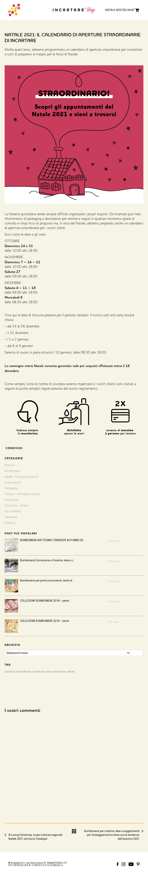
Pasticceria (11, 499)
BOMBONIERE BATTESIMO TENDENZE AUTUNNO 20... (52, 540)
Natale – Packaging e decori (21, 476)
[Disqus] (74, 764)
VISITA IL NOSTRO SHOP (120, 10)
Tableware (11, 517)
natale (71, 671)
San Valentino (13, 511)
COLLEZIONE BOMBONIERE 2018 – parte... (45, 600)
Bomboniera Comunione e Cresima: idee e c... (47, 560)
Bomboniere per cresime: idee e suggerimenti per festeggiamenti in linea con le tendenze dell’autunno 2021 (112, 831)
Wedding (10, 522)
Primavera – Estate (16, 505)
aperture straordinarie (18, 671)
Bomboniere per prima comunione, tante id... (47, 580)
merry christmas (56, 671)
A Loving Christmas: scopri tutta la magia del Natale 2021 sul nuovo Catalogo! (35, 835)
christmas (39, 671)
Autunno (10, 465)
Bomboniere (12, 470)
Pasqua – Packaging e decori (22, 494)
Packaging (11, 488)
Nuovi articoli (13, 482)
